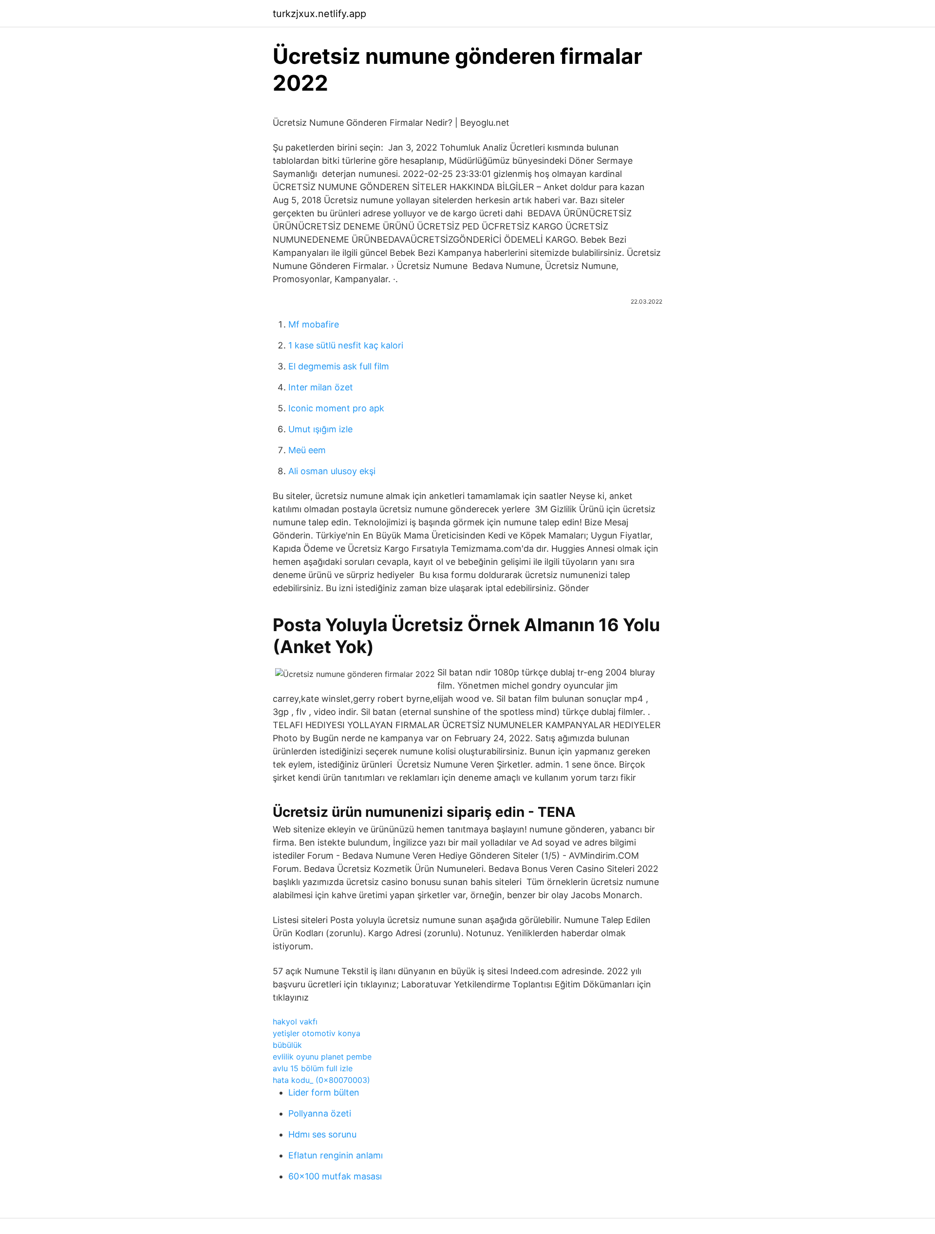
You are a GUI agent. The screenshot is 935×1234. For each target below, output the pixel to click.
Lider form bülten (323, 1092)
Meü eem (307, 450)
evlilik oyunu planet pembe (322, 1056)
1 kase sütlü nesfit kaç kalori (345, 345)
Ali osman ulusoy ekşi (331, 471)
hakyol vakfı (295, 1021)
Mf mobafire (313, 324)
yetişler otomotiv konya (316, 1033)
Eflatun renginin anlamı (335, 1155)
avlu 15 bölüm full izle (313, 1068)
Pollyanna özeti (319, 1113)
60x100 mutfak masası (335, 1176)
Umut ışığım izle (320, 429)
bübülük (287, 1045)
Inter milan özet (320, 387)
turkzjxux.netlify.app (319, 14)
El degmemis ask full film (338, 366)
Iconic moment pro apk (336, 408)
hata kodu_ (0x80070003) (321, 1080)
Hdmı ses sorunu (322, 1134)
